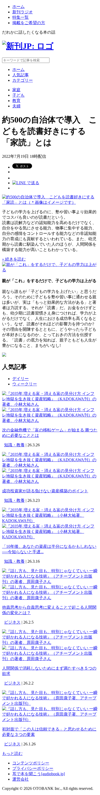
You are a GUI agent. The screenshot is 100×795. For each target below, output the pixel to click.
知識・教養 (14, 445)
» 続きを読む (14, 259)
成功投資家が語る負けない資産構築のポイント (45, 491)
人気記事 (20, 75)
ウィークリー (24, 384)
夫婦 (16, 106)
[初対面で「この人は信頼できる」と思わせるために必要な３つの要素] (50, 703)
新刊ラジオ (22, 12)
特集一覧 (20, 17)
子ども (18, 95)
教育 (16, 100)
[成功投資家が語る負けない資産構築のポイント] (50, 465)
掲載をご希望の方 (28, 23)
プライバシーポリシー (32, 768)
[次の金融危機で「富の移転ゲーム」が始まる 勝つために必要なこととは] (50, 404)
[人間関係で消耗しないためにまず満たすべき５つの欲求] (50, 642)
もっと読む (12, 753)
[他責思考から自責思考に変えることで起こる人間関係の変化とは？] (50, 581)
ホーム (18, 6)
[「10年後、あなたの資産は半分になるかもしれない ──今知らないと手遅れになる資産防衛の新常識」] (50, 521)
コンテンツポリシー (30, 763)
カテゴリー (22, 80)
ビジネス (12, 622)
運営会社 (20, 779)
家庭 (16, 90)
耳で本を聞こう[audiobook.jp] (38, 774)
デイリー (20, 378)
